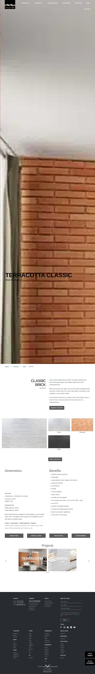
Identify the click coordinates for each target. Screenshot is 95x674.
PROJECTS (38, 3)
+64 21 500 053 (20, 602)
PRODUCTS (25, 3)
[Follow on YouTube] (74, 627)
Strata (30, 633)
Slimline (15, 644)
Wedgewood (15, 654)
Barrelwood (15, 656)
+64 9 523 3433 (20, 601)
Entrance (47, 649)
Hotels (46, 638)
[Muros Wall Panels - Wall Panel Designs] (8, 4)
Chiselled (31, 645)
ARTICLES (63, 655)
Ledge (30, 635)
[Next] (88, 182)
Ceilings (62, 652)
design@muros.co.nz (20, 604)
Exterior (62, 644)
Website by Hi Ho (47, 671)
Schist (30, 637)
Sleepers (15, 652)
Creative (62, 649)
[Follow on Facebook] (61, 627)
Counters (62, 647)
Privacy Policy (47, 668)
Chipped (30, 643)
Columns (62, 645)
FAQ (46, 658)
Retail (46, 637)
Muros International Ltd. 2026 (50, 666)
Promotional (47, 642)
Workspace (47, 635)
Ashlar (30, 642)
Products (16, 366)
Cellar (46, 656)
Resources (62, 638)
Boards (14, 635)
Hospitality (47, 633)
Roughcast (15, 633)
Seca (30, 652)
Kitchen (46, 652)
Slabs (30, 640)
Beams (14, 657)
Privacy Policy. (65, 615)
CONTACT (87, 9)
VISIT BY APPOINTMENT (34, 601)
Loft (14, 642)
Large (14, 647)
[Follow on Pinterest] (68, 627)
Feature (46, 647)
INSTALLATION (53, 3)
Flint (30, 650)
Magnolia (31, 657)
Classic (14, 645)
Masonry (31, 649)
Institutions (47, 640)
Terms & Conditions (47, 670)
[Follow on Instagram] (64, 627)
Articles (78, 3)
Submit (65, 620)
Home (7, 366)
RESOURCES (66, 3)
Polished (15, 637)
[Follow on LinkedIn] (71, 627)
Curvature (62, 651)
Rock (30, 638)
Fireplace (47, 650)
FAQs (88, 3)
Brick (24, 366)
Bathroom (47, 654)
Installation (62, 633)
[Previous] (7, 182)
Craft (30, 647)
